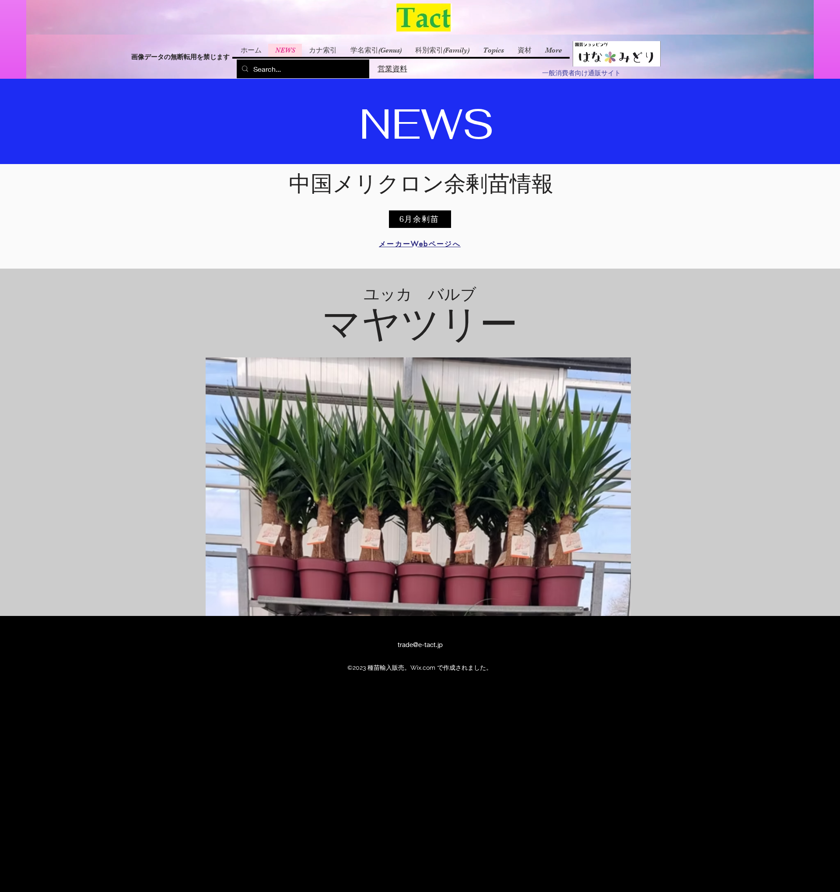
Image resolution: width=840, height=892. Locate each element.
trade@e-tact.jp (420, 644)
